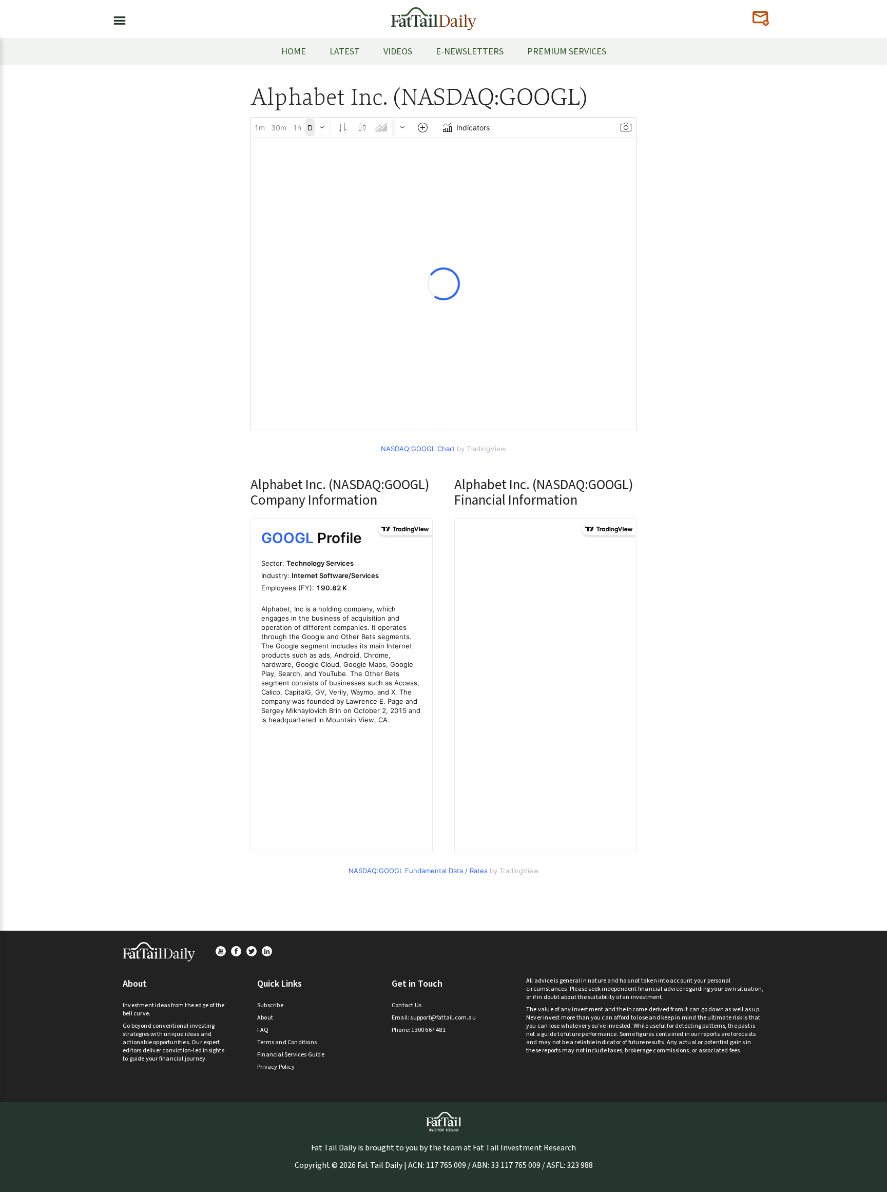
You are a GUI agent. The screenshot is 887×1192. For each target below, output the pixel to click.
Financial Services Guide (290, 1054)
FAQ (263, 1030)
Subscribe (270, 1005)
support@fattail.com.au (442, 1017)
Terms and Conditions (287, 1042)
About (265, 1017)
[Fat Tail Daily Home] (433, 15)
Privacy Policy (276, 1067)
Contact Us (406, 1005)
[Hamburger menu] (116, 18)
